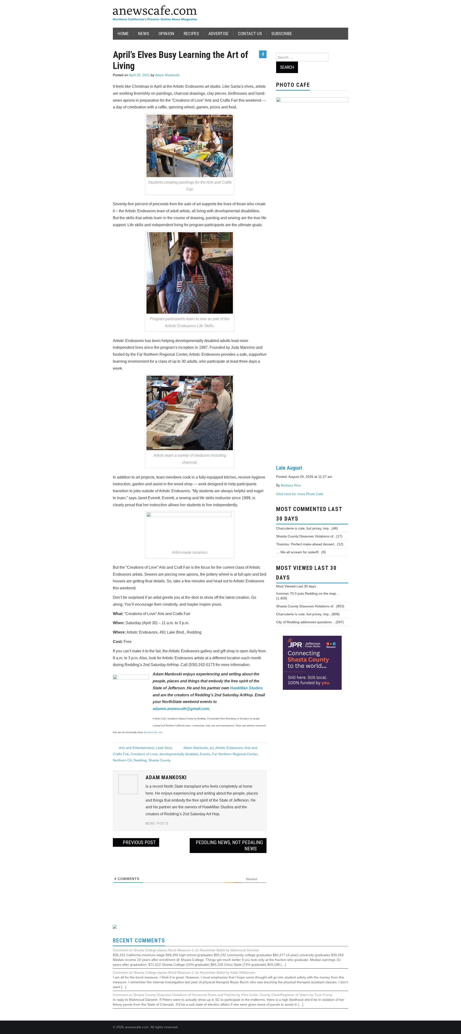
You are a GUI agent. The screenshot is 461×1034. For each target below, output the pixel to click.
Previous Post (138, 842)
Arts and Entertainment (136, 748)
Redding (140, 760)
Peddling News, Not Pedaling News (229, 846)
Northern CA (122, 760)
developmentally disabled (178, 754)
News (143, 33)
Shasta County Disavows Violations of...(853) (310, 606)
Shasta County (159, 760)
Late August (289, 468)
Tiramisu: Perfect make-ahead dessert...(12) (309, 544)
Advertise (218, 33)
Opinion (166, 33)
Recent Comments (139, 940)
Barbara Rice (291, 485)
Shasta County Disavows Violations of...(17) (309, 536)
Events (205, 754)
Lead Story (164, 748)
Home (123, 33)
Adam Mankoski (167, 75)
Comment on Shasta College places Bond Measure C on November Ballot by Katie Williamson (184, 972)
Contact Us (250, 33)
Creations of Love (144, 754)
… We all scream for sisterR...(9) (301, 552)
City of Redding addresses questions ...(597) (310, 622)
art (212, 748)
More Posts (157, 824)
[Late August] (312, 277)
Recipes (191, 33)
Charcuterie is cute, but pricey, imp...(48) (307, 528)
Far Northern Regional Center (234, 754)
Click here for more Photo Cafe (299, 494)
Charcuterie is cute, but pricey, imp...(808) (308, 614)
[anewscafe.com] (155, 14)
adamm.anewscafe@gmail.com (181, 709)
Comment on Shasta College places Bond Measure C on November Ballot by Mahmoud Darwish (186, 950)
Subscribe (281, 33)
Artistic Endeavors (229, 748)
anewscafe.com (154, 732)
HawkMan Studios (246, 688)
